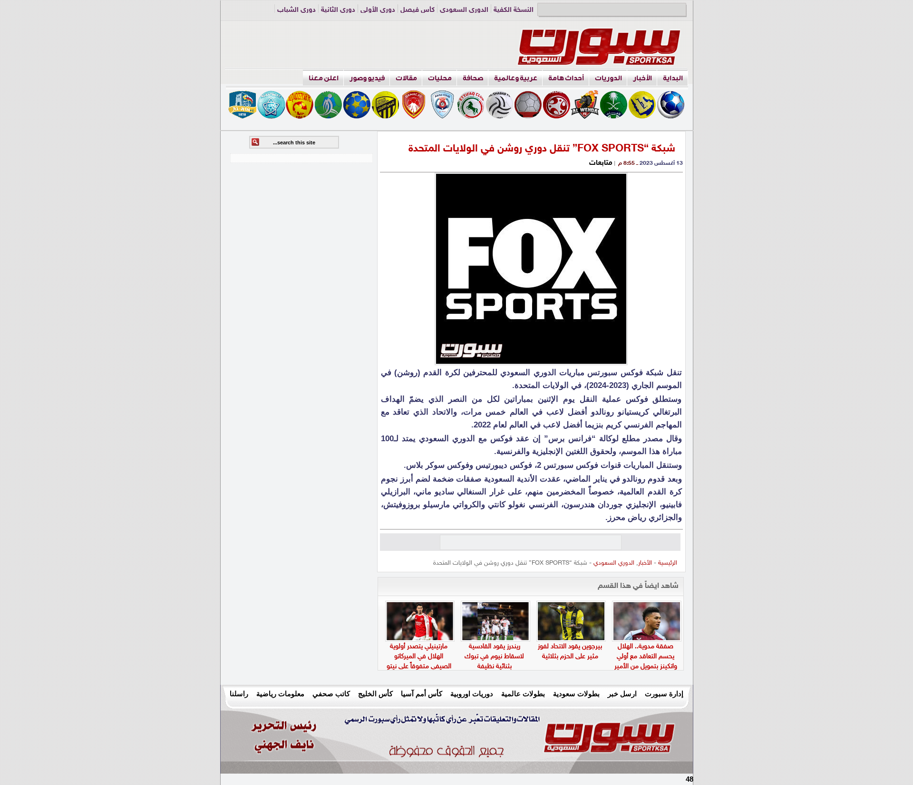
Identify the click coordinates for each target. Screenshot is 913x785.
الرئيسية (667, 563)
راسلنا (239, 694)
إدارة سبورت (664, 694)
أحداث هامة (566, 78)
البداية (673, 78)
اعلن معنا (324, 78)
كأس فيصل (417, 10)
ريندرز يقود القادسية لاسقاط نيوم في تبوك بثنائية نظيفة (494, 657)
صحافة (473, 78)
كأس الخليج (375, 694)
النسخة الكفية (514, 10)
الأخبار (642, 78)
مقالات (406, 78)
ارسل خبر (622, 694)
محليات (440, 78)
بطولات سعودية (576, 694)
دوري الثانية (338, 10)
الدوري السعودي (464, 10)
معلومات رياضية (280, 694)
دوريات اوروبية (471, 694)
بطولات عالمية (523, 694)
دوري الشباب (296, 10)
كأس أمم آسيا (421, 694)
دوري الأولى (377, 10)
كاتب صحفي (331, 694)
